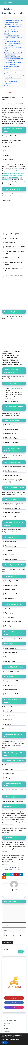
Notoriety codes (21, 171)
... (14, 893)
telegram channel (19, 182)
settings (17, 1039)
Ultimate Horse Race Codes (11, 173)
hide (11, 18)
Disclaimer (7, 1026)
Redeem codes (8, 865)
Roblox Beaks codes (13, 177)
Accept (4, 1042)
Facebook (14, 1002)
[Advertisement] (14, 217)
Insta (14, 1007)
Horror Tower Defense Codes (12, 869)
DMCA (6, 1028)
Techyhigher (7, 2)
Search (6, 949)
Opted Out (7, 1031)
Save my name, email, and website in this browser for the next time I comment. (14, 936)
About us (6, 1018)
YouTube (14, 998)
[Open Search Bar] (21, 2)
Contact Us (7, 1023)
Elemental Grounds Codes (11, 867)
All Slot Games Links (10, 1020)
